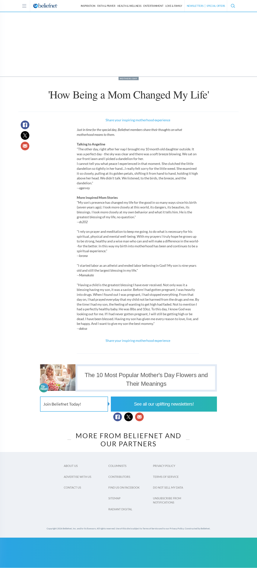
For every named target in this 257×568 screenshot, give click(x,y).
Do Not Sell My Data (168, 487)
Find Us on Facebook (124, 487)
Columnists (117, 465)
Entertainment (153, 5)
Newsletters (195, 5)
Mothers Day (128, 78)
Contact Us (72, 487)
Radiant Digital (120, 509)
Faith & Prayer (106, 5)
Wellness (129, 5)
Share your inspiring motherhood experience (138, 120)
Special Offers (216, 5)
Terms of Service (166, 476)
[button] (233, 6)
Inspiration (88, 5)
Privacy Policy (164, 465)
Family (173, 5)
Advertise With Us (77, 476)
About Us (71, 465)
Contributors (119, 476)
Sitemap (114, 498)
